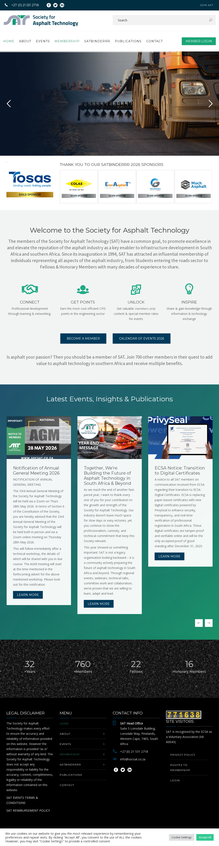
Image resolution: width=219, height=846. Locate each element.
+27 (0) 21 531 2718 (25, 5)
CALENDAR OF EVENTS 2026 (141, 338)
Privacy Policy (182, 754)
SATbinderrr (97, 41)
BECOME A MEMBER (83, 338)
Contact (154, 41)
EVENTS (43, 41)
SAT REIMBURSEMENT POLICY (28, 810)
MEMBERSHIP (67, 41)
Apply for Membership (95, 127)
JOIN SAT (206, 5)
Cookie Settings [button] (182, 837)
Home (8, 41)
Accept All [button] (205, 837)
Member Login (199, 41)
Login (175, 780)
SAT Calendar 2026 (128, 127)
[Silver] (79, 186)
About (25, 41)
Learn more (28, 595)
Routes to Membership (180, 767)
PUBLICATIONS (128, 41)
